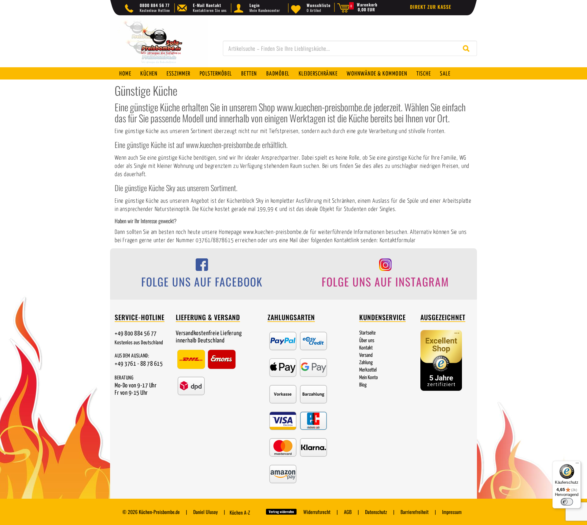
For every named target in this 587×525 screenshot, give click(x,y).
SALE (445, 74)
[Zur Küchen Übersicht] (159, 44)
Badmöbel (278, 74)
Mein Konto (368, 377)
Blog (363, 385)
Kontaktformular (398, 240)
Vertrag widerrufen (281, 511)
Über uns (366, 340)
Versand (366, 355)
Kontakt (366, 348)
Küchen (148, 74)
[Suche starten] (467, 48)
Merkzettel (368, 370)
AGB (348, 512)
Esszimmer (178, 74)
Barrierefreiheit (415, 512)
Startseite (367, 333)
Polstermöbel (216, 74)
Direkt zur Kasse (430, 6)
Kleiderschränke (318, 74)
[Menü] (577, 464)
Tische (423, 74)
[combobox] (350, 48)
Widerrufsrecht (316, 512)
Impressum (452, 512)
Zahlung (366, 362)
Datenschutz (376, 512)
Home (125, 74)
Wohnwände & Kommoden (377, 74)
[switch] (567, 501)
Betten (249, 74)
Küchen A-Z (240, 512)
